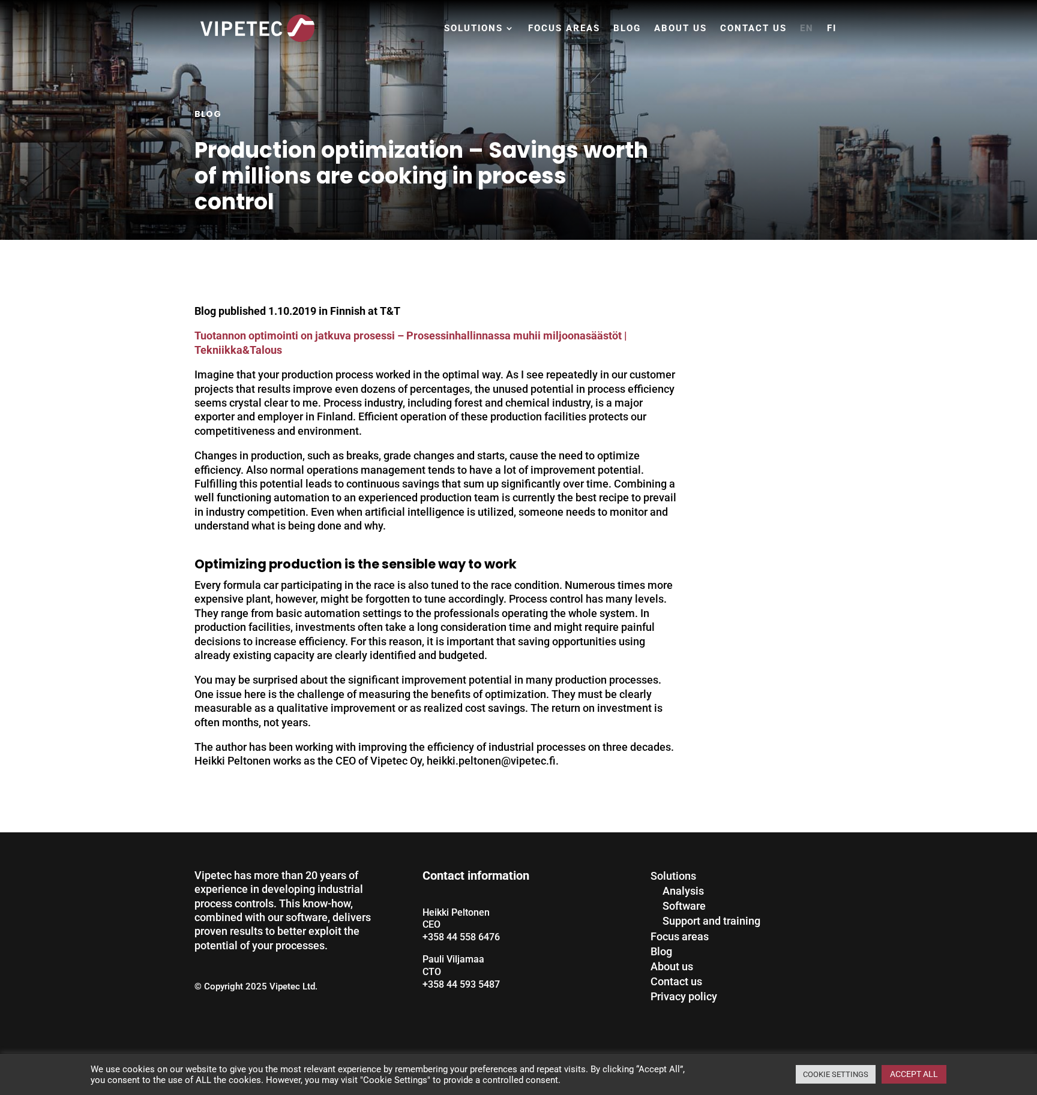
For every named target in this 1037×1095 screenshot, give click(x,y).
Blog (627, 28)
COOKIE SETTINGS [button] (835, 1074)
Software (684, 906)
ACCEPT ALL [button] (914, 1074)
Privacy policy (684, 996)
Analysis (683, 891)
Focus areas (564, 28)
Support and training (711, 920)
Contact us (753, 28)
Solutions (473, 28)
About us (680, 28)
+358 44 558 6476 (461, 937)
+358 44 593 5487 (461, 984)
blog (207, 114)
